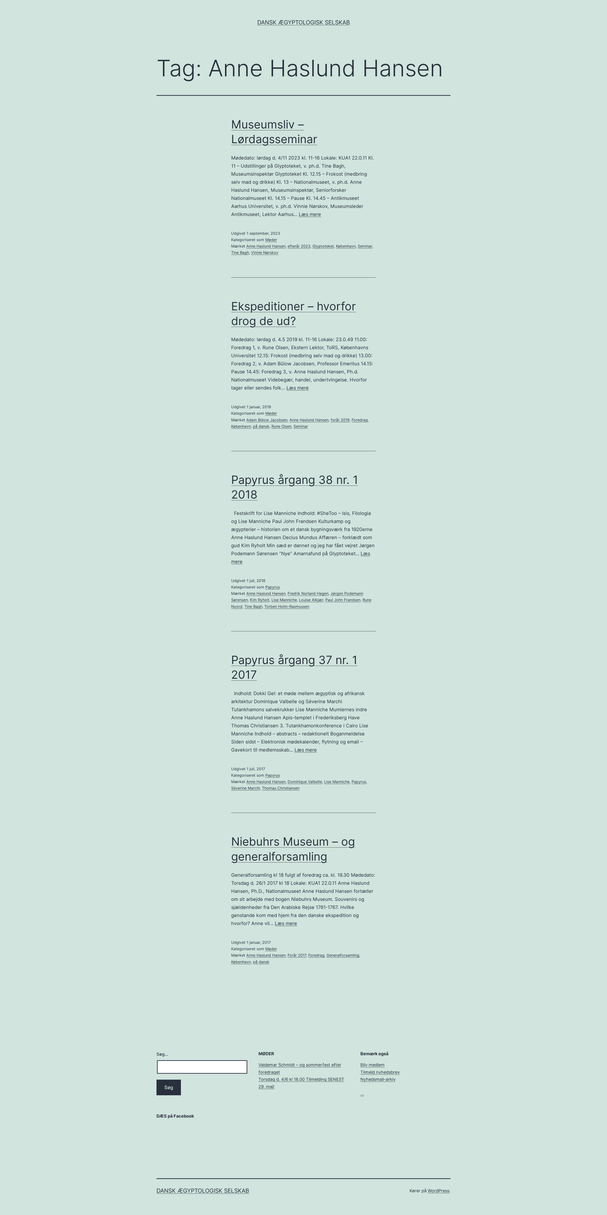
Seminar (365, 246)
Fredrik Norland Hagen (308, 593)
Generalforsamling (342, 955)
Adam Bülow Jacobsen (266, 419)
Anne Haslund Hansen (265, 246)
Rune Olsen (281, 426)
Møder (271, 239)
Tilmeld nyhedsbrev (380, 1072)
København (346, 246)
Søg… (162, 1054)
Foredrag (360, 419)
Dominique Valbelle (305, 781)
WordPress (438, 1190)
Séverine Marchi (245, 788)
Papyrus (272, 587)
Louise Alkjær (311, 599)
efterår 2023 (299, 246)
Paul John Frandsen (342, 599)
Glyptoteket (323, 246)
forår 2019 (340, 419)
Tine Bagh (240, 252)
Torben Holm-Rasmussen (286, 606)
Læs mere (310, 214)
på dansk (261, 426)
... (362, 1093)
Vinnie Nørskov (264, 252)
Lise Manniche (284, 599)
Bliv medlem (372, 1064)
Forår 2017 (297, 955)
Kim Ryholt (259, 599)
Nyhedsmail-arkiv (377, 1079)
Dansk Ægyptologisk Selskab (303, 22)
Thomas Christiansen (280, 788)
